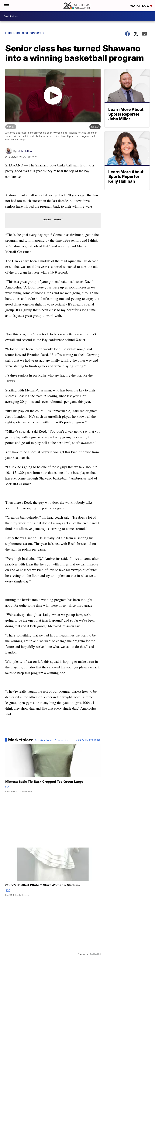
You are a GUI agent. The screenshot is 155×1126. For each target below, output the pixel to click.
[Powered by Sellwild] (95, 954)
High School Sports (24, 33)
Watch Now (140, 6)
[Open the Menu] (6, 5)
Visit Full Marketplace (88, 740)
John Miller (25, 151)
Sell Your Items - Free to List (51, 740)
